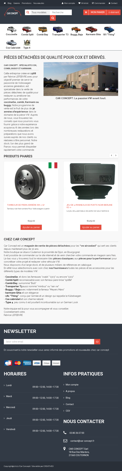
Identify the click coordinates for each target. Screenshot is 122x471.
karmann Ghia (13, 292)
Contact (114, 3)
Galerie (17, 3)
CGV (68, 411)
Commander (100, 3)
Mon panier (98, 12)
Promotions (26, 3)
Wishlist (84, 3)
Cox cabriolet (13, 299)
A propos (70, 391)
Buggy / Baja (13, 289)
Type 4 (9, 302)
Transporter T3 (13, 286)
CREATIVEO (49, 466)
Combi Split (11, 280)
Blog (9, 3)
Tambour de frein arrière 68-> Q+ (26, 205)
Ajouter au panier (31, 227)
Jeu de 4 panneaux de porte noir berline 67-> (89, 206)
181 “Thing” (12, 296)
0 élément (113, 12)
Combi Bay (11, 283)
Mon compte (69, 3)
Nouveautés (38, 3)
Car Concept (25, 466)
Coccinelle (11, 277)
